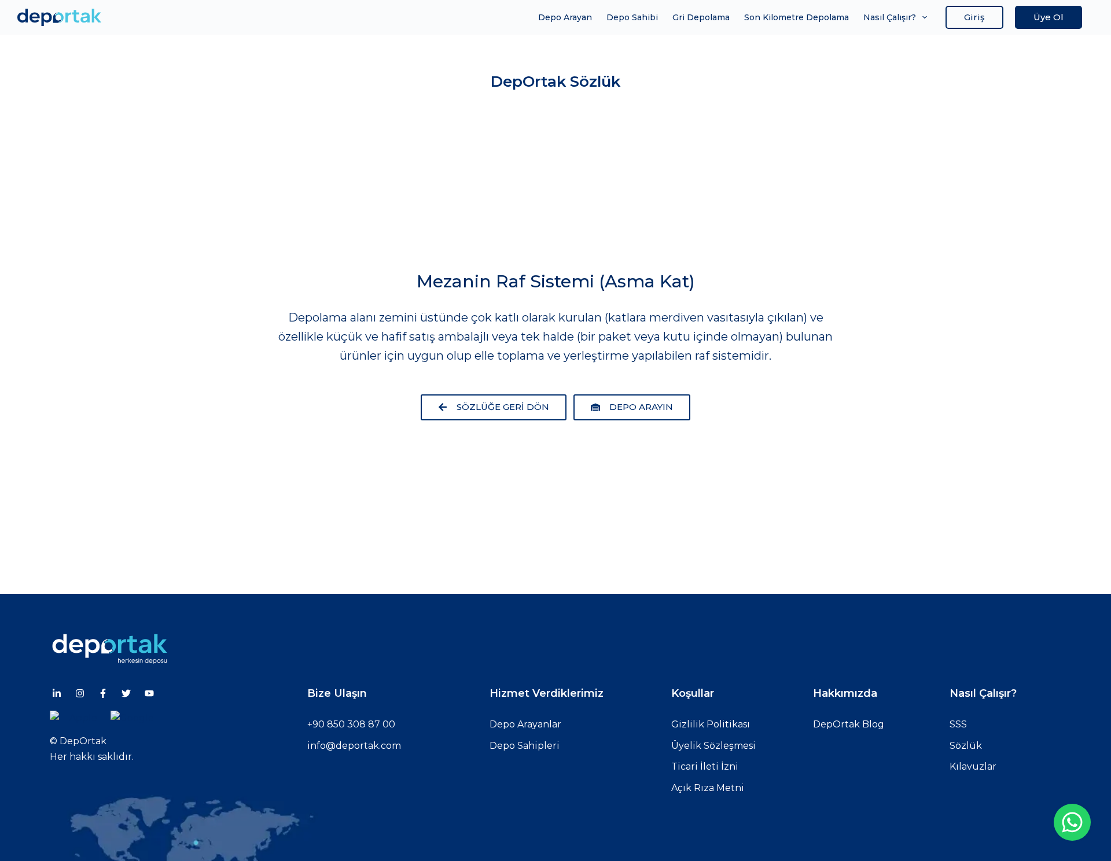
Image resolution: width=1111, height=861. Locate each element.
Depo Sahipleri (525, 745)
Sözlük (966, 745)
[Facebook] (103, 693)
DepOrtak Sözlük (555, 81)
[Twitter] (126, 693)
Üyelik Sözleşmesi (713, 745)
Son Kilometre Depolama (796, 17)
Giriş (974, 17)
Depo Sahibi (632, 17)
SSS (958, 724)
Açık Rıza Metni (707, 787)
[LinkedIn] (56, 693)
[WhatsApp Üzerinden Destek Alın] (1072, 822)
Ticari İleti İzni (704, 766)
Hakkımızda (845, 693)
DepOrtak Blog (848, 724)
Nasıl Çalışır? (889, 17)
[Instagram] (79, 693)
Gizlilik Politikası (710, 724)
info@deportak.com (354, 745)
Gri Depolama (701, 17)
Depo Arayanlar (525, 724)
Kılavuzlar (973, 766)
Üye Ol (1048, 17)
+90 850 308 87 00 (351, 724)
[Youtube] (149, 693)
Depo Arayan (565, 17)
